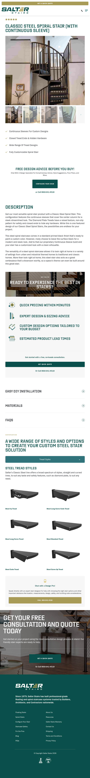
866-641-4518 (47, 192)
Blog (17, 736)
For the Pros (19, 731)
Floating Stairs (20, 712)
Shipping (49, 731)
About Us (49, 712)
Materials (13, 405)
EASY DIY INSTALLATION (23, 391)
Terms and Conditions (54, 736)
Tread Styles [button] (45, 459)
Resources (49, 717)
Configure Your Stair (22, 722)
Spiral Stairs (19, 717)
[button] (81, 114)
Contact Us (50, 726)
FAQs (9, 420)
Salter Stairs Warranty (54, 722)
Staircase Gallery (21, 726)
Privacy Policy (51, 741)
